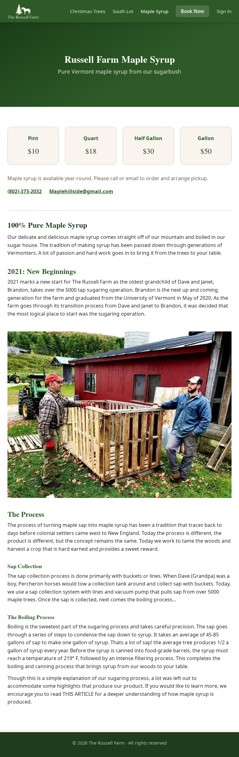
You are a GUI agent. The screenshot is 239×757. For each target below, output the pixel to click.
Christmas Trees (87, 11)
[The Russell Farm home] (23, 11)
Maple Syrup (154, 11)
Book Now (192, 11)
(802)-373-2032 (24, 191)
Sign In (224, 11)
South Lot (123, 11)
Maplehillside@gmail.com (81, 191)
